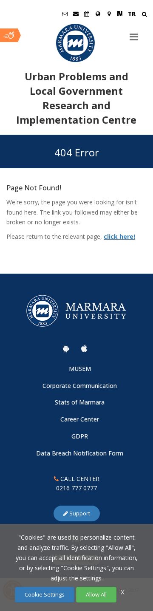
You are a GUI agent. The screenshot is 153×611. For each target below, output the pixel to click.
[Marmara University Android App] (66, 348)
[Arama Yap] (144, 15)
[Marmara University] (76, 43)
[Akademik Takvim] (86, 13)
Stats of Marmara (80, 402)
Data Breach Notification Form (79, 453)
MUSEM (80, 369)
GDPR (79, 436)
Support (79, 513)
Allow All (96, 594)
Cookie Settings (45, 594)
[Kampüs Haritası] (109, 13)
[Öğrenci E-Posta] (64, 13)
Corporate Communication (79, 386)
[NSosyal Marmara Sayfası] (120, 13)
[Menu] (134, 33)
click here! (119, 236)
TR (132, 13)
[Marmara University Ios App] (84, 348)
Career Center (79, 419)
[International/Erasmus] (98, 13)
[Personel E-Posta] (75, 13)
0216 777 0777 (76, 488)
